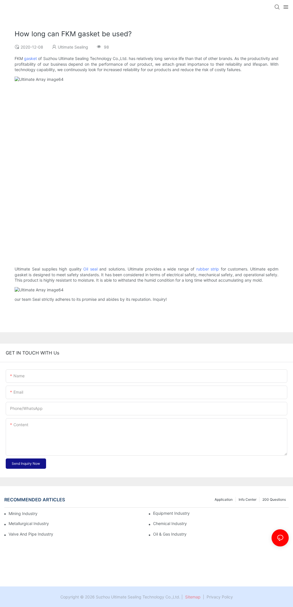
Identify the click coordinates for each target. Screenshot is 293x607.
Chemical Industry (170, 523)
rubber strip (207, 269)
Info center (247, 499)
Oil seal (90, 269)
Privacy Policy (220, 596)
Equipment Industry (171, 513)
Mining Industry (23, 513)
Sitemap (192, 596)
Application (224, 499)
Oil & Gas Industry (170, 534)
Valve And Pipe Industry (31, 534)
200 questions (274, 499)
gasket (30, 58)
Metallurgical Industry (29, 523)
